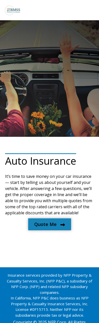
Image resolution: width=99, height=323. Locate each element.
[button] (49, 224)
